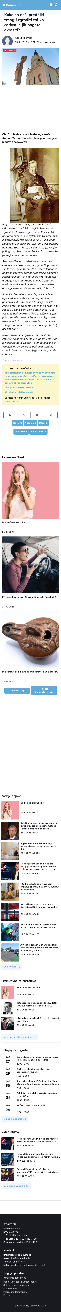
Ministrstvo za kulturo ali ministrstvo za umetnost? (30, 671)
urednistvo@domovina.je (17, 1255)
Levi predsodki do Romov (19, 387)
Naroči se (30, 423)
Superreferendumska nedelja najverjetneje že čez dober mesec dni (38, 846)
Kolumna (11, 50)
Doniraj (43, 423)
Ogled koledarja (13, 1119)
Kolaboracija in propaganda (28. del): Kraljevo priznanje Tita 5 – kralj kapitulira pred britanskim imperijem (36, 1004)
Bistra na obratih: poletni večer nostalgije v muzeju (33, 1070)
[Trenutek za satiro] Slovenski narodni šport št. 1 (29, 597)
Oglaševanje (10, 1288)
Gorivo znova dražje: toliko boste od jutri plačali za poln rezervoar (38, 926)
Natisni (17, 423)
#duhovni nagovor (12, 360)
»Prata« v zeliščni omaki (19, 392)
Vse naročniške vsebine (18, 1037)
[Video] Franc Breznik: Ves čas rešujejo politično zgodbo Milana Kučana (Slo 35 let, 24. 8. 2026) (38, 866)
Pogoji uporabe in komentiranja (20, 1281)
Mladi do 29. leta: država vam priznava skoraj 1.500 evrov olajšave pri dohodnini (40, 887)
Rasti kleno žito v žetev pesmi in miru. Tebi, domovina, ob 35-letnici (37, 1058)
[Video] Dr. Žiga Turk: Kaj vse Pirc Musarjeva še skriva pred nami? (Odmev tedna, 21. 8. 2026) (37, 1155)
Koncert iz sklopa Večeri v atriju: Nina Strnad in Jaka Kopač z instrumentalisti (37, 1082)
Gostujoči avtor (23, 37)
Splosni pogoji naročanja (16, 1285)
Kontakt (7, 1295)
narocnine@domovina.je (16, 1258)
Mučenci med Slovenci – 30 (31, 1105)
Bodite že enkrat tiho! (14, 522)
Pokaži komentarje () (44, 690)
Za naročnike (38, 431)
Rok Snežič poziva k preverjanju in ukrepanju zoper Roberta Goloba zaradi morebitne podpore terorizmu (38, 826)
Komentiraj (17, 690)
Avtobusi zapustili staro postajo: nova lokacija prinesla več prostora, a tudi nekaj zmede (39, 947)
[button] (57, 5)
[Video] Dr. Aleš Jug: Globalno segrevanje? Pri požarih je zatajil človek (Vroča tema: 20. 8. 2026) (37, 1171)
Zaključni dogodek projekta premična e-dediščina (36, 1095)
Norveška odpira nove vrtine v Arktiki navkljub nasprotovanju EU (38, 906)
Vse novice (21, 431)
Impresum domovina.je (15, 1292)
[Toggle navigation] (45, 5)
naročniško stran (13, 401)
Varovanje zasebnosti (14, 1277)
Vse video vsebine (14, 1186)
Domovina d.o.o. (12, 1228)
